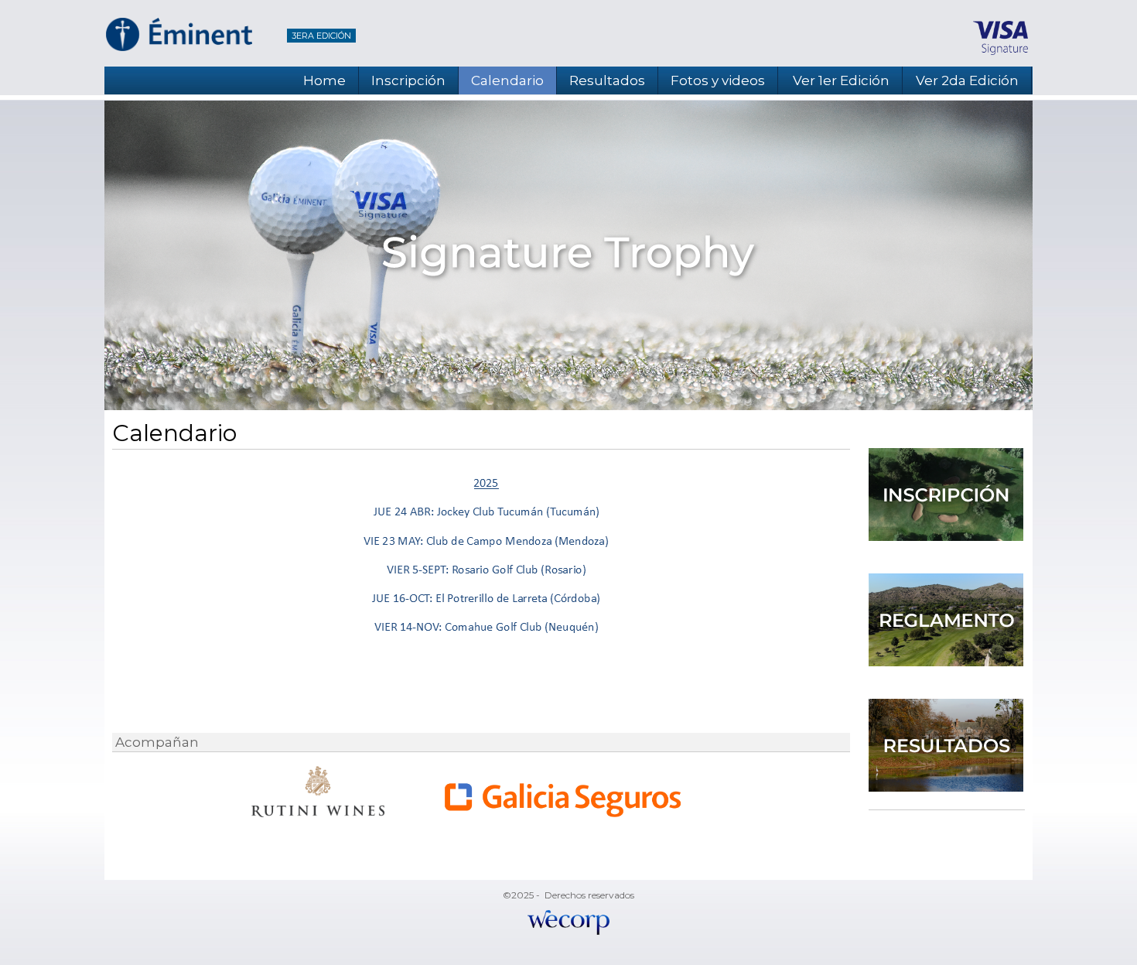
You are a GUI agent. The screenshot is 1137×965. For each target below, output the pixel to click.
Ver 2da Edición (967, 80)
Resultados (607, 80)
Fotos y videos (718, 80)
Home (324, 80)
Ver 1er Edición (841, 80)
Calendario (507, 80)
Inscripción (408, 80)
